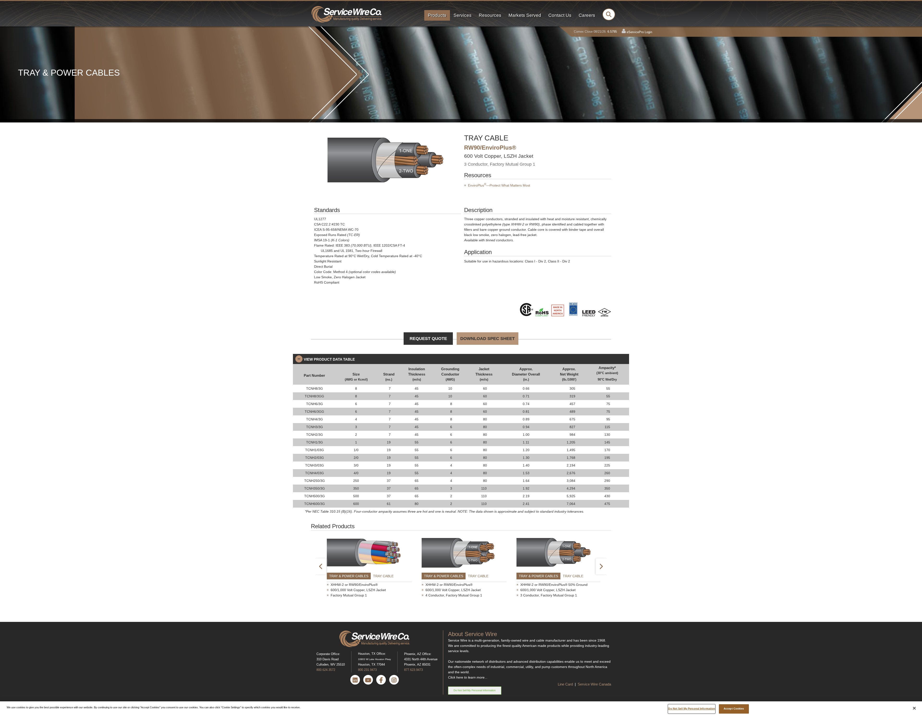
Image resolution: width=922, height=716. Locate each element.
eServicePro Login (639, 32)
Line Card (566, 684)
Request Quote (428, 338)
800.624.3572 (325, 670)
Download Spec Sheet (487, 338)
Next (600, 566)
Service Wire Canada (594, 684)
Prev (321, 566)
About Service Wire (472, 634)
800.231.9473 (367, 670)
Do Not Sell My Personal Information (475, 690)
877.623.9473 (413, 670)
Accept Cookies (734, 708)
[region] (461, 708)
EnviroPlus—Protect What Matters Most (499, 185)
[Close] (914, 708)
